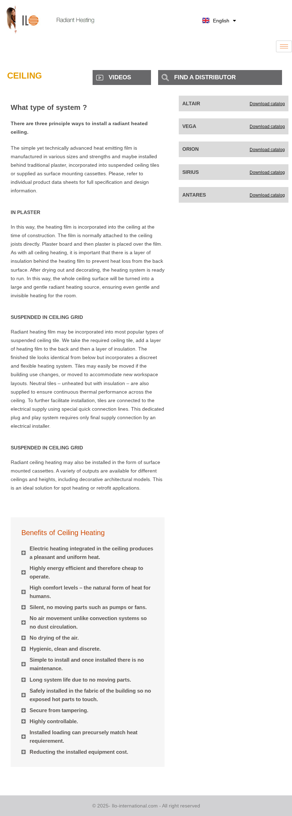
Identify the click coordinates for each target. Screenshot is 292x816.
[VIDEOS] (99, 77)
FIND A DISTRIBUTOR (205, 77)
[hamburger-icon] (284, 46)
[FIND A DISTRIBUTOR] (165, 77)
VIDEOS (120, 77)
